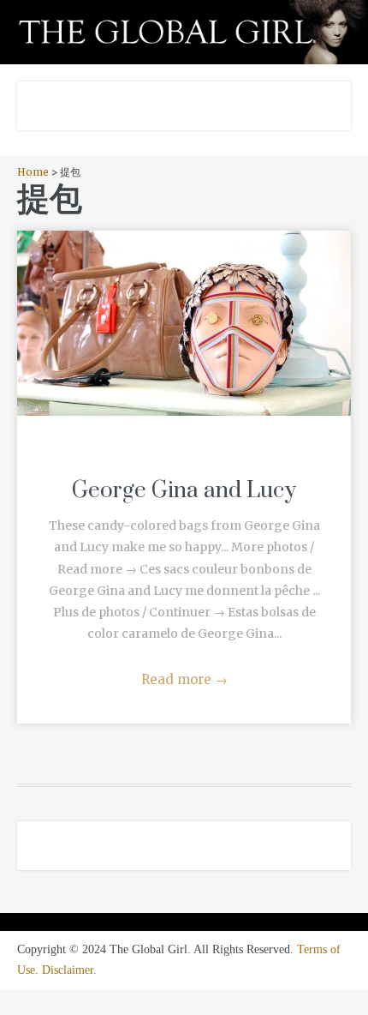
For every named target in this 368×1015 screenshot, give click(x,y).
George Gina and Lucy (184, 491)
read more (184, 306)
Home (33, 171)
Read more (184, 679)
